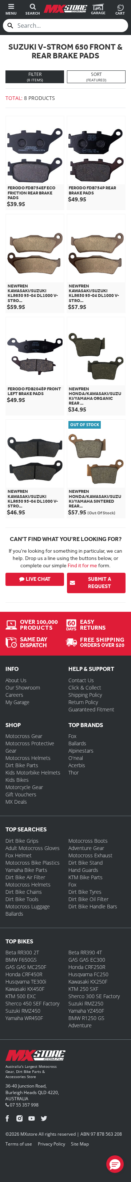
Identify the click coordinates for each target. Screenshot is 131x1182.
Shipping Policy (85, 694)
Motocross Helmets (28, 757)
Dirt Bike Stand (85, 862)
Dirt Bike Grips (22, 840)
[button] (115, 1164)
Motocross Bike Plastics (32, 862)
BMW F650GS (21, 959)
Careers (14, 694)
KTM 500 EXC (20, 996)
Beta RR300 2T (22, 952)
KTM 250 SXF (83, 988)
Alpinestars (81, 750)
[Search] (10, 25)
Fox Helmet (18, 855)
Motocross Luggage (27, 906)
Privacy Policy (51, 1144)
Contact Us (81, 680)
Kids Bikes (17, 779)
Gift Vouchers (20, 794)
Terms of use (18, 1144)
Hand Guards (83, 869)
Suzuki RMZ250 (85, 1003)
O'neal (75, 757)
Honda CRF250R (86, 966)
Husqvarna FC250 (88, 974)
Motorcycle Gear (24, 787)
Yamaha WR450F (24, 1018)
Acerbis (76, 765)
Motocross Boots (88, 840)
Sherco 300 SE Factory (94, 996)
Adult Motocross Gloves (32, 848)
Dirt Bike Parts (21, 765)
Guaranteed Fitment (91, 709)
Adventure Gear (86, 848)
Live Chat (38, 579)
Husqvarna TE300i (25, 981)
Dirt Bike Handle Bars (92, 906)
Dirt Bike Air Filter (25, 877)
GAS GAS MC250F (25, 966)
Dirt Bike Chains (23, 891)
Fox (72, 736)
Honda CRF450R (23, 974)
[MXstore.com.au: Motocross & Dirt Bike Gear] (65, 9)
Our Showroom (22, 687)
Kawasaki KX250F (87, 981)
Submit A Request (99, 583)
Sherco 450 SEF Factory (32, 1003)
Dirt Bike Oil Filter (88, 899)
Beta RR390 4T (85, 952)
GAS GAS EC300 (86, 959)
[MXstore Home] (35, 1056)
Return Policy (83, 702)
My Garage (17, 702)
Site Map (80, 1144)
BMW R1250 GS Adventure (86, 1022)
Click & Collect (84, 687)
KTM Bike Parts (85, 877)
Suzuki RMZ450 (22, 1010)
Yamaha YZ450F (86, 1010)
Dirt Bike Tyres (85, 891)
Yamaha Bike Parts (26, 869)
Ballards (77, 743)
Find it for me (82, 565)
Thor (73, 772)
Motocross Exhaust (90, 855)
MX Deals (16, 801)
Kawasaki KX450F (24, 988)
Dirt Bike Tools (22, 899)
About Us (16, 680)
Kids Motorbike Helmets (32, 772)
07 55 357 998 (24, 1105)
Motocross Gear (23, 736)
